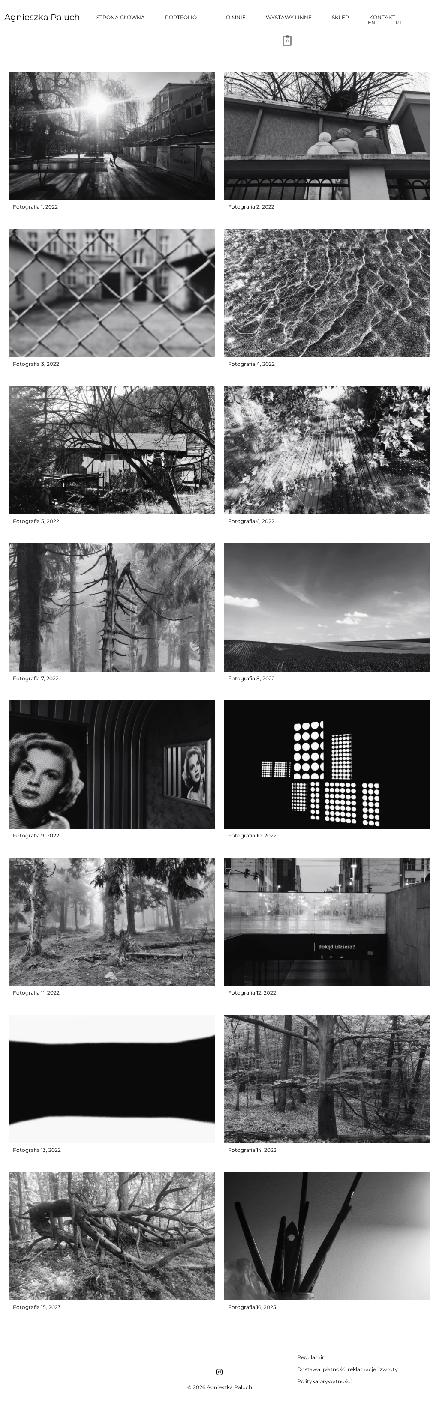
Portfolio (181, 17)
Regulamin (311, 1357)
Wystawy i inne (289, 17)
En (372, 22)
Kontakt (382, 17)
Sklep (340, 17)
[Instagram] (219, 1372)
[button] (185, 17)
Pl (399, 22)
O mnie (236, 17)
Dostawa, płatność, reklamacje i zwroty (347, 1369)
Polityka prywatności (324, 1381)
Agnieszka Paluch (42, 17)
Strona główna (120, 17)
